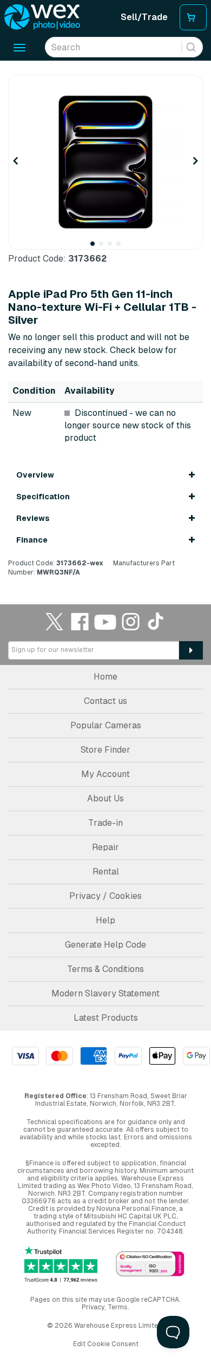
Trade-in (105, 823)
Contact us (105, 701)
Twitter (55, 621)
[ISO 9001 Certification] (150, 1264)
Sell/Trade (144, 17)
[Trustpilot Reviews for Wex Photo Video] (60, 1264)
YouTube (105, 621)
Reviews (33, 518)
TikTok (156, 621)
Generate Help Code (105, 945)
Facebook (80, 621)
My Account (105, 774)
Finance (32, 540)
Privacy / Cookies (105, 896)
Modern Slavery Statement (105, 993)
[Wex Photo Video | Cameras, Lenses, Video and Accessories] (42, 17)
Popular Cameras (105, 725)
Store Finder (105, 750)
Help (105, 920)
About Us (105, 798)
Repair (105, 847)
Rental (106, 871)
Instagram (131, 621)
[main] (105, 325)
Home (105, 676)
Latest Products (106, 1018)
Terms (118, 1307)
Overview (35, 475)
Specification (43, 496)
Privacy (93, 1307)
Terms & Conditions (105, 969)
